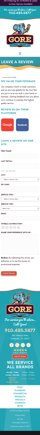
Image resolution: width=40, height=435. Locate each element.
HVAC (20, 387)
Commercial (20, 394)
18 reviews (23, 352)
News (20, 406)
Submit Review (9, 273)
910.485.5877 (20, 13)
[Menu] (20, 53)
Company (20, 403)
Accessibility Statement (20, 422)
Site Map (20, 419)
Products (20, 397)
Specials (20, 400)
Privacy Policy (20, 415)
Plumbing (20, 390)
